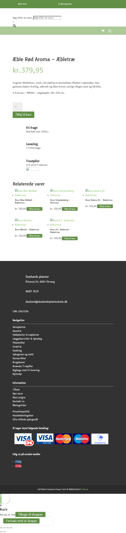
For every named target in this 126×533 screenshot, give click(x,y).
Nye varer (18, 393)
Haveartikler (19, 358)
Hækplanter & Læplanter (26, 334)
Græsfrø (17, 346)
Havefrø (17, 331)
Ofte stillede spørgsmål (25, 419)
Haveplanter (19, 327)
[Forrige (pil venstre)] (1, 531)
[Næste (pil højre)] (4, 531)
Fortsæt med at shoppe (21, 521)
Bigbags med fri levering (26, 370)
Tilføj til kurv (23, 114)
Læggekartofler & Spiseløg (27, 338)
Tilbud (16, 389)
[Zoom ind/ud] (1, 527)
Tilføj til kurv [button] (34, 209)
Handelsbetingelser (23, 415)
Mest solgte (19, 397)
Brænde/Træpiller (23, 366)
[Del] (8, 527)
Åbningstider (19, 405)
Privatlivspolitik (21, 411)
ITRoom (85, 489)
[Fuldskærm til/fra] (4, 527)
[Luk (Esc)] (11, 527)
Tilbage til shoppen (30, 514)
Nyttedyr (17, 374)
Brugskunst (19, 362)
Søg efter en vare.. (23, 17)
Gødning (17, 350)
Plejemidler (19, 342)
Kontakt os (18, 401)
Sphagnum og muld (23, 354)
